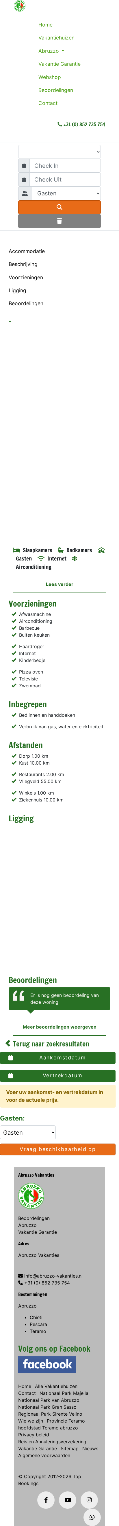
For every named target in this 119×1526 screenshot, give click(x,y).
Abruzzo (49, 51)
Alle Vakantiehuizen (56, 1386)
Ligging (17, 290)
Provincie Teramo (66, 1421)
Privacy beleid (33, 1435)
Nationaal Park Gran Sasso (47, 1407)
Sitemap (70, 1448)
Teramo (38, 1331)
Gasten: (13, 1118)
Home (45, 25)
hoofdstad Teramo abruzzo (48, 1428)
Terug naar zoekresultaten (50, 1044)
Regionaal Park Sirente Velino (50, 1414)
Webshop (49, 77)
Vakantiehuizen (56, 38)
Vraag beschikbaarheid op (58, 1149)
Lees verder (59, 584)
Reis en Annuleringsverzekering (52, 1441)
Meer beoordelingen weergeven (59, 1027)
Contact (47, 103)
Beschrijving (23, 264)
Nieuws (90, 1448)
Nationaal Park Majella (64, 1393)
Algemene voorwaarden (44, 1455)
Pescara (38, 1324)
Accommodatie (27, 251)
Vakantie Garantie (59, 64)
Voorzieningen (26, 277)
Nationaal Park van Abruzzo (48, 1400)
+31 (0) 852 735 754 (84, 124)
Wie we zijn (30, 1421)
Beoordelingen (55, 90)
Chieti (36, 1317)
